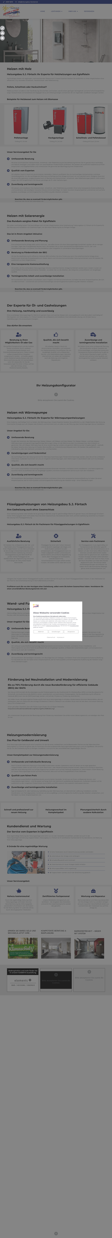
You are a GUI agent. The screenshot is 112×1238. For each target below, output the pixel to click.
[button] (2, 28)
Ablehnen (41, 631)
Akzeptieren (71, 631)
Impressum (60, 637)
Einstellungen (56, 631)
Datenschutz (51, 637)
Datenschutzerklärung (53, 626)
